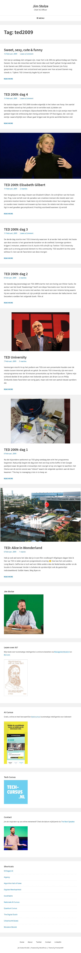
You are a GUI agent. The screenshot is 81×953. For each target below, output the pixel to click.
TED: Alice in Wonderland (23, 548)
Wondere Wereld (10, 927)
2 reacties (23, 189)
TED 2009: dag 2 (16, 274)
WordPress (43, 948)
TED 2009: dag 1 (16, 449)
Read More (8, 79)
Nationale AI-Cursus (11, 902)
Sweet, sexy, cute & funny (23, 50)
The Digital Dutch (10, 914)
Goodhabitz (8, 896)
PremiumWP (59, 948)
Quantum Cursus (10, 908)
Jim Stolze (40, 6)
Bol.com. (7, 655)
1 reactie (22, 552)
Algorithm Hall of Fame (12, 883)
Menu (41, 18)
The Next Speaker (67, 822)
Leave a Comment (26, 54)
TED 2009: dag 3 (16, 229)
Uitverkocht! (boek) (11, 921)
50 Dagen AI (8, 871)
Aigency (7, 877)
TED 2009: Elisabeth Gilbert (24, 185)
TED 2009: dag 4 (16, 94)
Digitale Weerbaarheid (12, 889)
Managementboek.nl (62, 652)
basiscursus (35, 717)
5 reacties (22, 361)
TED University (15, 357)
